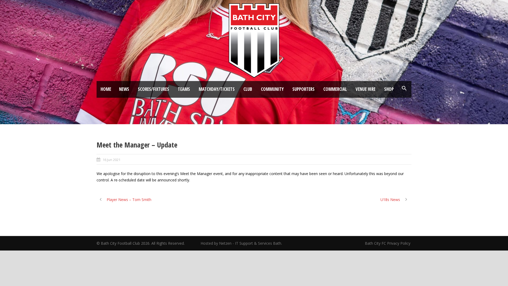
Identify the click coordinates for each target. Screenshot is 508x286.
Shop (389, 89)
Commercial (335, 89)
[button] (404, 88)
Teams (184, 89)
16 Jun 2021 (111, 159)
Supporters (303, 89)
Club (247, 89)
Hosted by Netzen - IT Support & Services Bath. (241, 243)
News (124, 89)
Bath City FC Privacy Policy (388, 243)
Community (272, 89)
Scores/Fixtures (153, 89)
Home (106, 89)
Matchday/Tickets (217, 89)
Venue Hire (365, 89)
